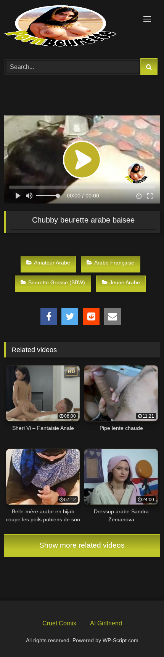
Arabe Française (114, 263)
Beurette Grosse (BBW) (56, 282)
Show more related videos (82, 545)
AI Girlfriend (106, 623)
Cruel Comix (59, 623)
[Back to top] (140, 633)
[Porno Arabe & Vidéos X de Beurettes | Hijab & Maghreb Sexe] (67, 27)
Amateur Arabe (52, 263)
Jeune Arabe (124, 282)
